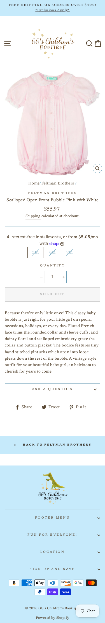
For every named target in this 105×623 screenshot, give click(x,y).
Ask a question (52, 389)
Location (52, 552)
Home (33, 183)
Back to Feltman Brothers (57, 445)
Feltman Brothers (57, 183)
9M (69, 252)
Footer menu (52, 517)
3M (35, 252)
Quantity (52, 265)
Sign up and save (52, 569)
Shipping (33, 216)
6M (52, 252)
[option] (52, 8)
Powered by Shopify (52, 618)
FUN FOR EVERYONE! (52, 535)
